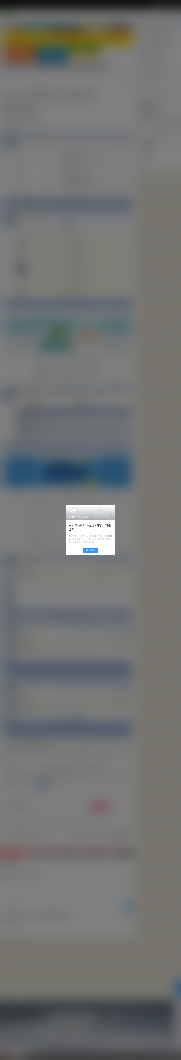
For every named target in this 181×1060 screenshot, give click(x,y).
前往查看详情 (90, 550)
